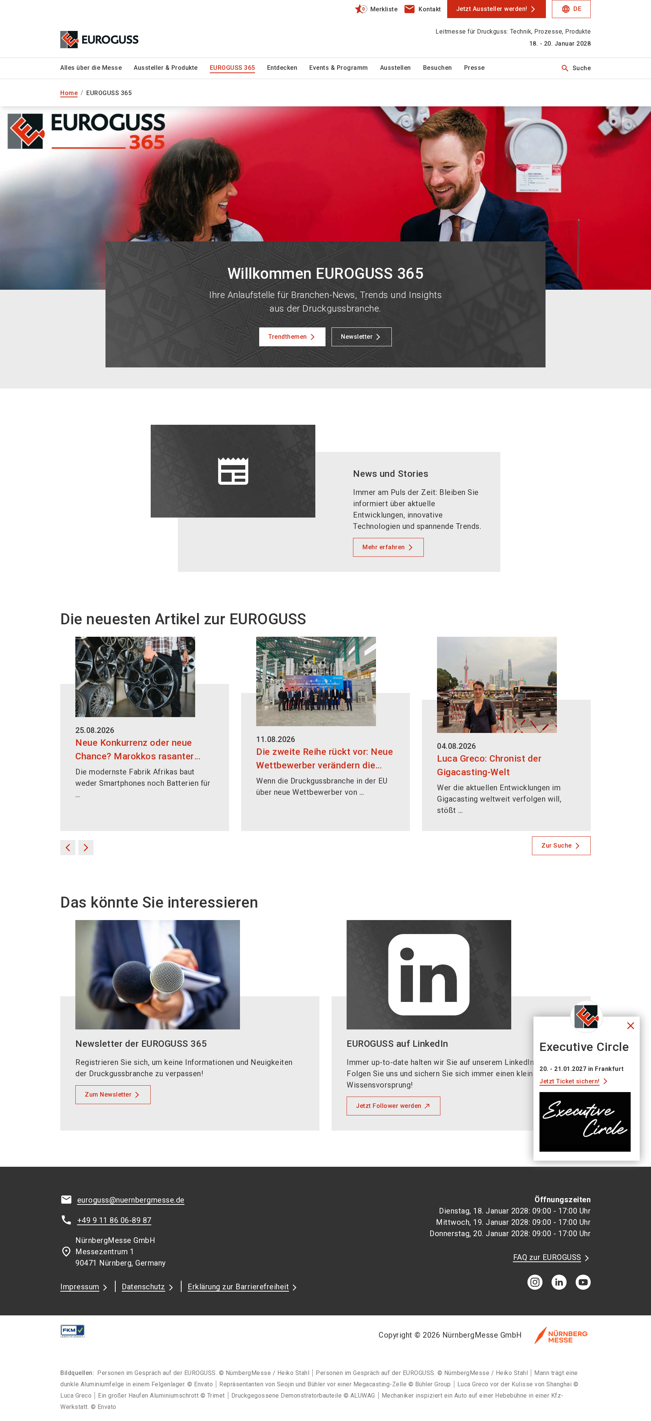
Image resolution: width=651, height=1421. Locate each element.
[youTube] (583, 1282)
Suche (576, 68)
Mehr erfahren (383, 547)
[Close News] (586, 1016)
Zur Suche (556, 845)
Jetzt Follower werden (389, 1105)
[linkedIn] (559, 1282)
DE (571, 9)
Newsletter (357, 336)
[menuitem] (97, 68)
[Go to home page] (122, 28)
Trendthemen (287, 336)
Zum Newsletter (108, 1094)
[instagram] (534, 1282)
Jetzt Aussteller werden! (491, 8)
